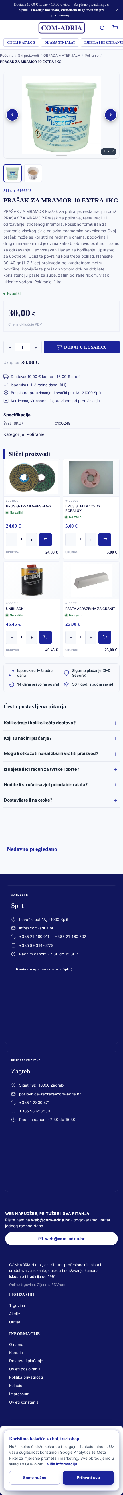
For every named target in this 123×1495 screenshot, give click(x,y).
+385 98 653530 (34, 1111)
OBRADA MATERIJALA (61, 55)
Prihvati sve (88, 1477)
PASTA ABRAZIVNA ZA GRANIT (90, 609)
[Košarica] (115, 28)
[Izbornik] (8, 28)
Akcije (14, 1313)
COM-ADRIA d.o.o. (50, 1427)
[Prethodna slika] (12, 115)
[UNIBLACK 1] (32, 580)
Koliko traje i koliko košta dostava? (40, 722)
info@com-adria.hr (36, 928)
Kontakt (16, 1352)
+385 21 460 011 (34, 936)
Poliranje (92, 55)
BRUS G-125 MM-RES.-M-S (28, 506)
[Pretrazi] (102, 28)
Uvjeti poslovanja (25, 1369)
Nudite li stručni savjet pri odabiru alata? (46, 784)
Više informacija (62, 1464)
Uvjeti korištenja (24, 1402)
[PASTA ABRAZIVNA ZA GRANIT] (91, 580)
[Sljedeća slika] (110, 115)
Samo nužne (34, 1477)
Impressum (19, 1394)
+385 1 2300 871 (34, 1102)
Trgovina (17, 1305)
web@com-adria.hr (50, 1219)
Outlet (14, 1322)
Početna (6, 55)
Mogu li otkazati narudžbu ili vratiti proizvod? (51, 753)
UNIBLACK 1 (16, 609)
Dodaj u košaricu (85, 347)
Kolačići (16, 1385)
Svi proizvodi (28, 55)
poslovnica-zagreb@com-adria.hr (50, 1094)
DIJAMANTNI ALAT (60, 42)
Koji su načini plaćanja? (27, 738)
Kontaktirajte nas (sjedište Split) (44, 969)
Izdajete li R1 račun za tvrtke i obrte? (41, 769)
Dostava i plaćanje (26, 1360)
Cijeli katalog (21, 42)
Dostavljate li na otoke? (28, 800)
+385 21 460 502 (70, 936)
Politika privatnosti (26, 1377)
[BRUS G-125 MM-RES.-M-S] (32, 477)
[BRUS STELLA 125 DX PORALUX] (91, 477)
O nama (16, 1344)
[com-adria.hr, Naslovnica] (61, 27)
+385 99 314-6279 (36, 945)
